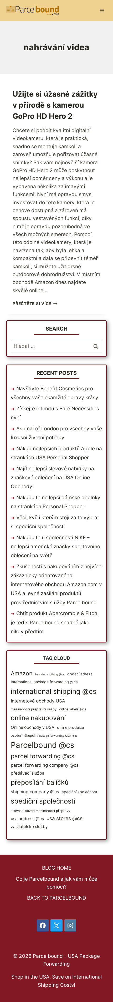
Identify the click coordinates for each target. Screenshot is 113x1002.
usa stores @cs (65, 818)
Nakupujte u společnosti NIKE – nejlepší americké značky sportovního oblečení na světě (55, 547)
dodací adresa (80, 674)
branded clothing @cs (50, 674)
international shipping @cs (53, 691)
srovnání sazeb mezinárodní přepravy (40, 811)
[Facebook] (43, 925)
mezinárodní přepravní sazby (33, 709)
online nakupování (38, 718)
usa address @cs (27, 818)
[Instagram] (70, 925)
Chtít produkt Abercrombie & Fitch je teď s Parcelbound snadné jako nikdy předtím (54, 622)
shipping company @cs (35, 791)
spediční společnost (79, 792)
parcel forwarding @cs (42, 756)
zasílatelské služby (29, 826)
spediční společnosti (43, 801)
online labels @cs (72, 709)
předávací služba (27, 773)
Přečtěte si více (35, 303)
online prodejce (70, 727)
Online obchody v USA (32, 727)
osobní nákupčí (23, 735)
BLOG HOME (56, 868)
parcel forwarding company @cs (45, 765)
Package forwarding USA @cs (57, 735)
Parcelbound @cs (42, 745)
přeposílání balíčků (39, 782)
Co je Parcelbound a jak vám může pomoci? (56, 883)
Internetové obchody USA (38, 701)
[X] (56, 925)
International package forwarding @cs (44, 682)
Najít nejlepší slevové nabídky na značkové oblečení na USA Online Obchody (52, 478)
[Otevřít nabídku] (102, 10)
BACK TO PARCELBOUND (56, 898)
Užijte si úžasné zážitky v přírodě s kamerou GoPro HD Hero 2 (55, 105)
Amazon (22, 673)
